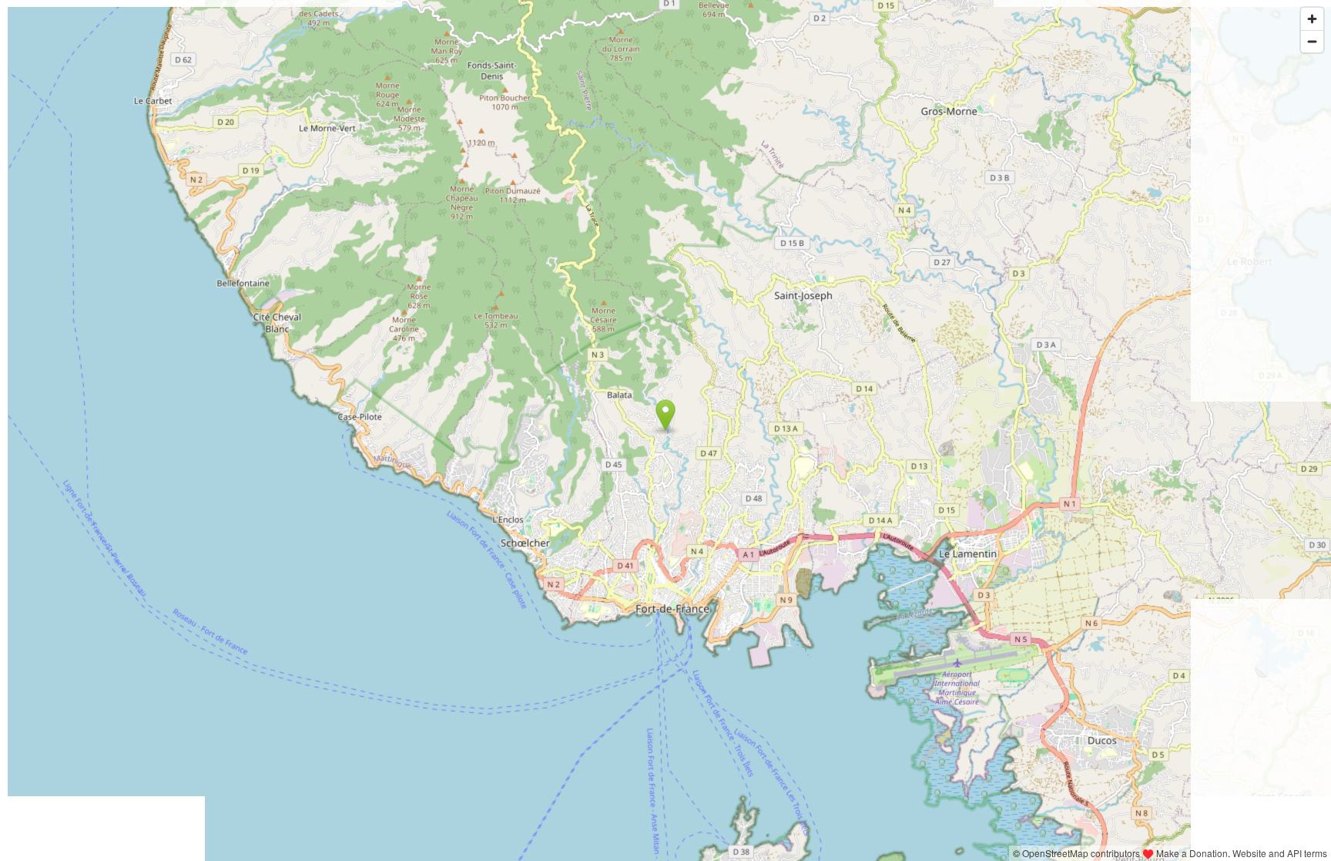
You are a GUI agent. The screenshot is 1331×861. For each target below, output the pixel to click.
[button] (666, 415)
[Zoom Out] (1312, 41)
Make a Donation (1192, 852)
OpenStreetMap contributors (1081, 852)
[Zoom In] (1312, 19)
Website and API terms (1279, 852)
